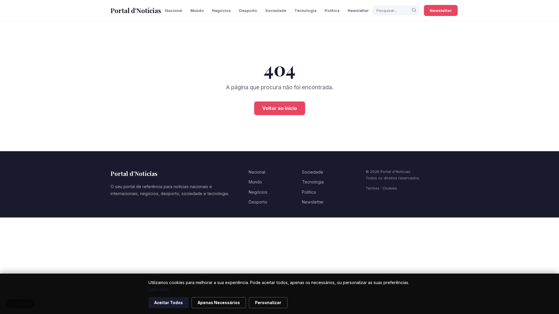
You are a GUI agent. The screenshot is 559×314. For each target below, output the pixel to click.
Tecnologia (305, 10)
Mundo (197, 10)
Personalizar (268, 302)
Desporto (248, 10)
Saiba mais (158, 288)
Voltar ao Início (279, 108)
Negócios (221, 10)
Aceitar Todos (168, 302)
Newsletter (358, 10)
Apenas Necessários (219, 302)
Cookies (390, 188)
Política (332, 10)
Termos (372, 188)
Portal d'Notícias (136, 10)
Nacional (173, 10)
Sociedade (275, 10)
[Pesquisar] (414, 10)
